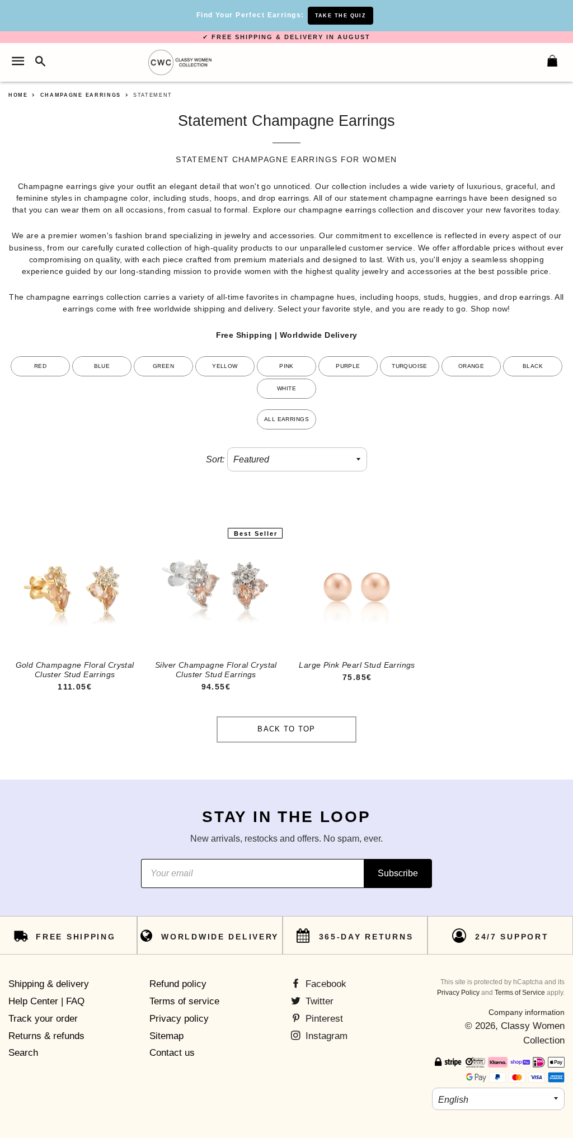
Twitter (318, 1001)
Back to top (286, 729)
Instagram (325, 1036)
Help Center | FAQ (46, 1001)
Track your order (43, 1018)
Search (23, 1052)
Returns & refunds (46, 1036)
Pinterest (323, 1018)
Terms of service (184, 1001)
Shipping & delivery (48, 984)
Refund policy (177, 984)
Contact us (172, 1052)
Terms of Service (520, 993)
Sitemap (166, 1036)
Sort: (215, 459)
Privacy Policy (458, 993)
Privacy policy (179, 1018)
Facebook (324, 984)
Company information (527, 1012)
